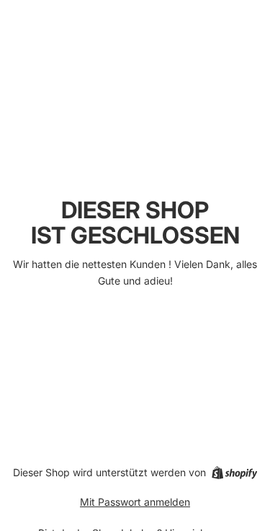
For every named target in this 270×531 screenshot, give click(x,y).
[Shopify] (234, 472)
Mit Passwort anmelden (135, 502)
